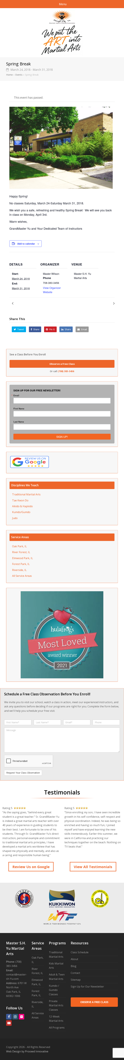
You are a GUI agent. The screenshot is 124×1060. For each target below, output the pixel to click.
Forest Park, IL (21, 564)
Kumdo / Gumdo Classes (54, 990)
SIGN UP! (62, 437)
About (74, 959)
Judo (15, 518)
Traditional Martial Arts (26, 494)
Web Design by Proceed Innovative (27, 1051)
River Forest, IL (21, 552)
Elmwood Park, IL (22, 558)
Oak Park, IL (19, 546)
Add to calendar (26, 243)
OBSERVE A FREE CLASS (94, 1002)
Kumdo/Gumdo (21, 512)
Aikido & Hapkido (22, 506)
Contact (75, 973)
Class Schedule (79, 952)
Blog (73, 966)
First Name (18, 408)
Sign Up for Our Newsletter (87, 986)
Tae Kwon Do (20, 500)
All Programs (57, 1027)
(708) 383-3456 (66, 371)
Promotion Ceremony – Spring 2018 (36, 303)
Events (18, 74)
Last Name (18, 422)
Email (16, 395)
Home (9, 74)
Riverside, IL (19, 570)
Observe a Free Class (62, 363)
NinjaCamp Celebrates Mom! (95, 303)
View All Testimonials (93, 866)
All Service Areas (22, 576)
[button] (19, 329)
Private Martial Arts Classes (56, 1005)
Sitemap (76, 979)
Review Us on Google (31, 866)
